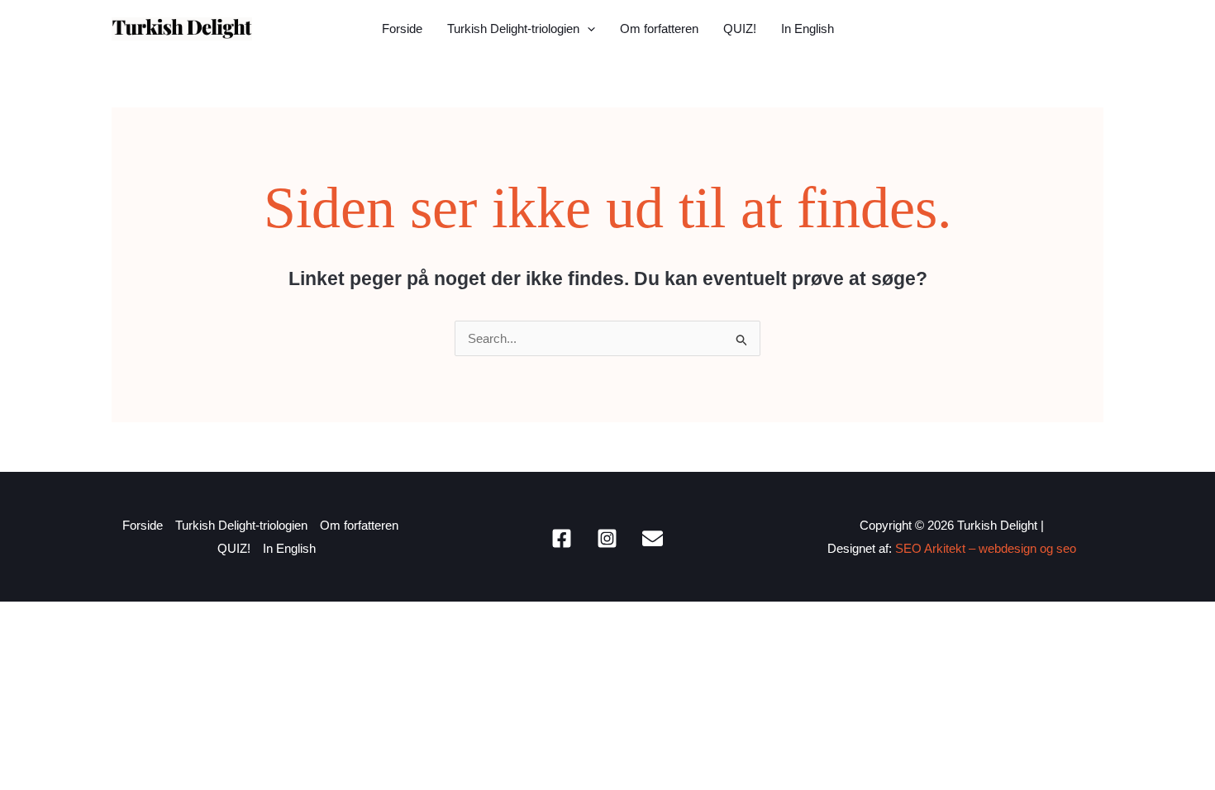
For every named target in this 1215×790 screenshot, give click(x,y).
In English (807, 28)
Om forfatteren (659, 28)
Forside (402, 28)
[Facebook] (561, 538)
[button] (587, 29)
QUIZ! (739, 28)
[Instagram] (607, 538)
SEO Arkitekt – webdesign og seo (985, 548)
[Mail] (652, 538)
